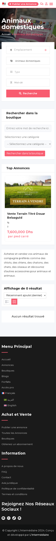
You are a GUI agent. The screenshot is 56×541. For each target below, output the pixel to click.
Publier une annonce (14, 427)
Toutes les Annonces (14, 432)
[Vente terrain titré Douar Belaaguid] (28, 191)
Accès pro (8, 387)
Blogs (5, 376)
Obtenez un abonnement (17, 444)
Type (17, 72)
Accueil (6, 359)
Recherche (30, 93)
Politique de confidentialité (18, 488)
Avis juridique (10, 482)
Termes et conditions (14, 494)
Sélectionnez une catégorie (22, 137)
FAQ (4, 471)
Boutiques (8, 370)
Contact (6, 477)
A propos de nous (12, 466)
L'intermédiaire (39, 534)
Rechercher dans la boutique (25, 153)
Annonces (8, 365)
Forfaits (6, 381)
